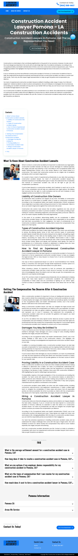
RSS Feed (27, 554)
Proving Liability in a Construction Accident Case (15, 144)
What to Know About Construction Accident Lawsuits (14, 117)
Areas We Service (16, 11)
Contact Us (26, 11)
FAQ (8, 151)
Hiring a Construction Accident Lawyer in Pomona (15, 147)
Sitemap (21, 554)
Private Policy (14, 554)
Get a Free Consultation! (64, 11)
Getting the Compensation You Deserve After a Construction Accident (14, 135)
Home (7, 11)
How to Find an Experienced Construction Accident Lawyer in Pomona (16, 129)
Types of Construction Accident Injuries (14, 124)
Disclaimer (7, 554)
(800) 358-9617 (67, 4)
